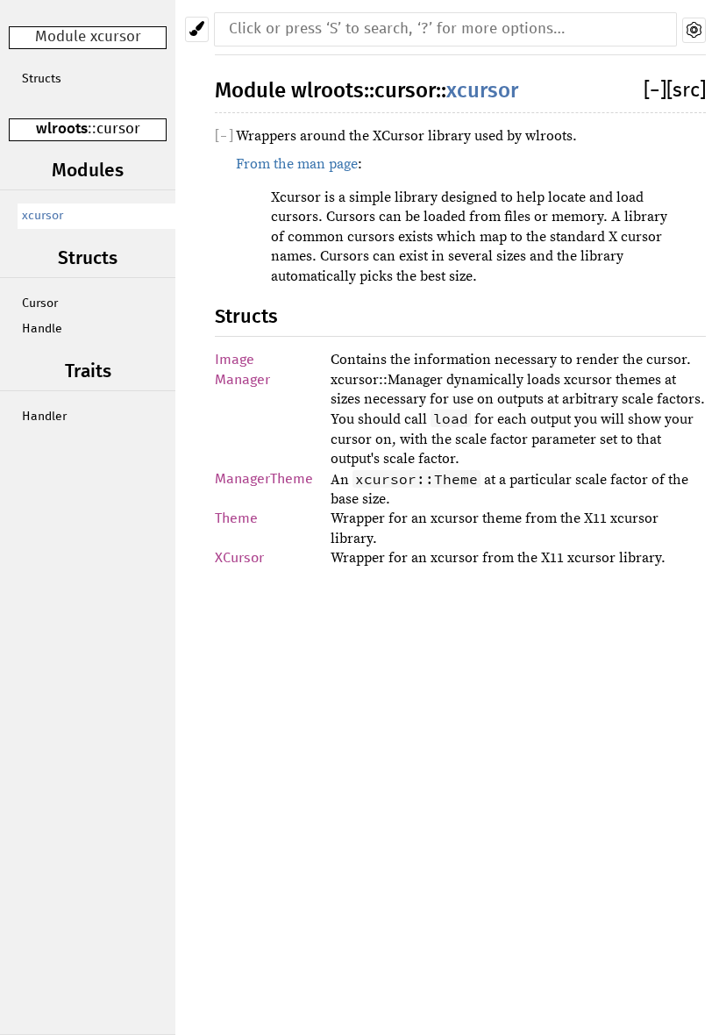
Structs (41, 79)
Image (234, 360)
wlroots (62, 129)
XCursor (239, 558)
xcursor (42, 216)
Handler (44, 416)
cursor (118, 129)
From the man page (297, 164)
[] (655, 91)
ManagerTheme (264, 479)
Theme (236, 518)
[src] (686, 91)
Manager (242, 380)
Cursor (40, 303)
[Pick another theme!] (197, 29)
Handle (42, 329)
